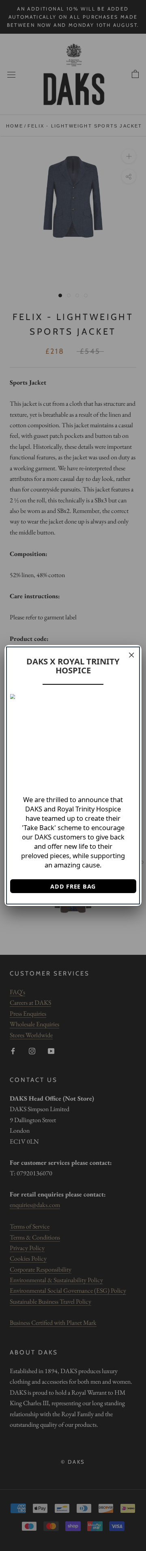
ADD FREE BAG (73, 886)
